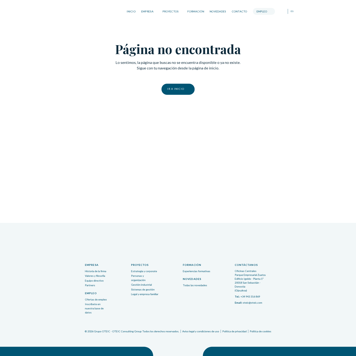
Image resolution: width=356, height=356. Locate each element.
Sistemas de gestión (143, 289)
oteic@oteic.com (252, 302)
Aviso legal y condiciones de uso (200, 331)
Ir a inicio (175, 88)
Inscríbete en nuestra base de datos (94, 308)
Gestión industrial (141, 284)
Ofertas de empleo (96, 299)
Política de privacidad (234, 331)
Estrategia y (144, 271)
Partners (90, 285)
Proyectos (170, 11)
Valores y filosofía (95, 275)
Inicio (131, 11)
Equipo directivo (94, 280)
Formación (195, 11)
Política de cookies (260, 331)
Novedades (218, 11)
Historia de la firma (95, 271)
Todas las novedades (195, 285)
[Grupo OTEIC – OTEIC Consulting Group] (178, 242)
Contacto (239, 11)
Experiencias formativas (196, 271)
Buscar (283, 11)
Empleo (262, 11)
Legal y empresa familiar (144, 294)
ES (292, 11)
